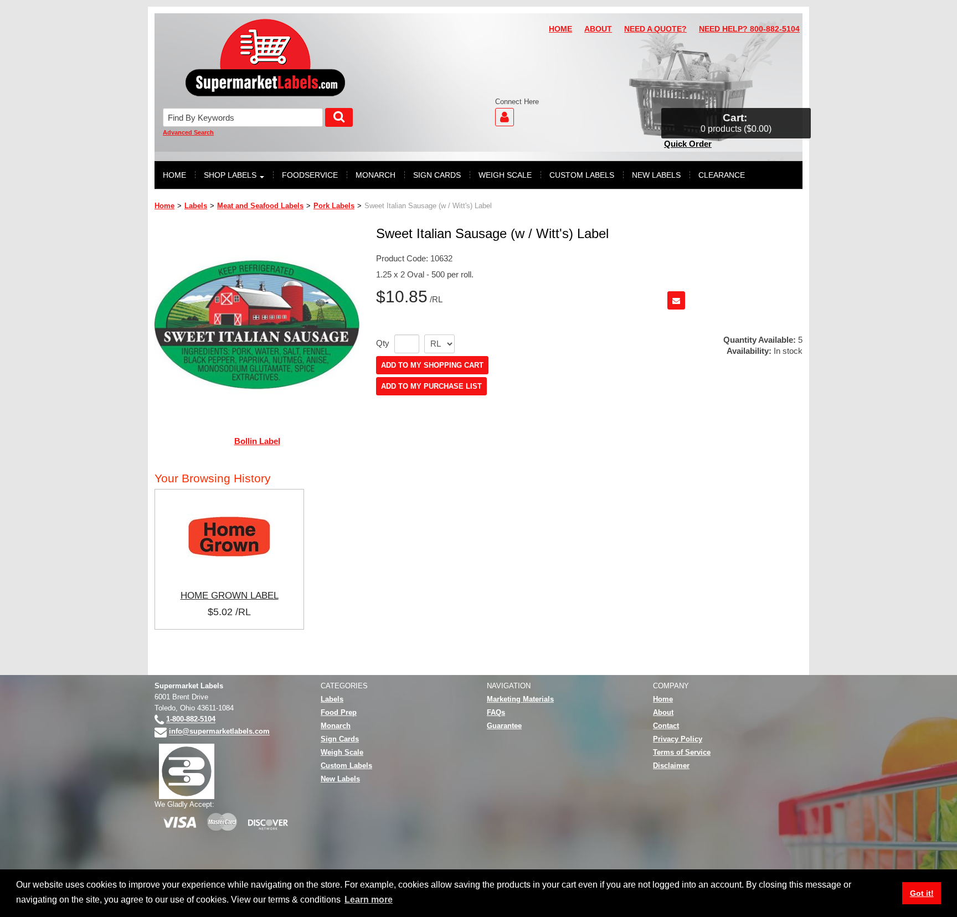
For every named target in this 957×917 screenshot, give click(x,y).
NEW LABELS (656, 175)
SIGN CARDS (437, 175)
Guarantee (504, 726)
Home (164, 206)
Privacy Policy (677, 739)
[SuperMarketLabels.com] (265, 57)
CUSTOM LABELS (581, 175)
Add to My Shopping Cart (432, 365)
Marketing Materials (520, 699)
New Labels (340, 779)
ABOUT (598, 29)
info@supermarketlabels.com (219, 732)
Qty (382, 343)
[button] (736, 123)
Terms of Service (682, 752)
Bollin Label (257, 441)
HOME (560, 29)
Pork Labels (333, 206)
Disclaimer (671, 765)
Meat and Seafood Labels (260, 206)
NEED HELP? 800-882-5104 (749, 29)
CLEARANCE (721, 175)
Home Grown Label (230, 595)
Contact (666, 726)
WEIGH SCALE (505, 175)
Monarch (336, 726)
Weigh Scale (342, 752)
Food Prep (339, 712)
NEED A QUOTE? (655, 29)
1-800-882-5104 (190, 719)
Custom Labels (346, 765)
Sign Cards (340, 739)
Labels (195, 206)
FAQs (496, 712)
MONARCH (375, 175)
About (663, 712)
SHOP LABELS (230, 175)
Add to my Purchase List (431, 386)
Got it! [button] (922, 893)
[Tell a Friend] (676, 300)
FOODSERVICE (310, 175)
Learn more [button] (368, 899)
